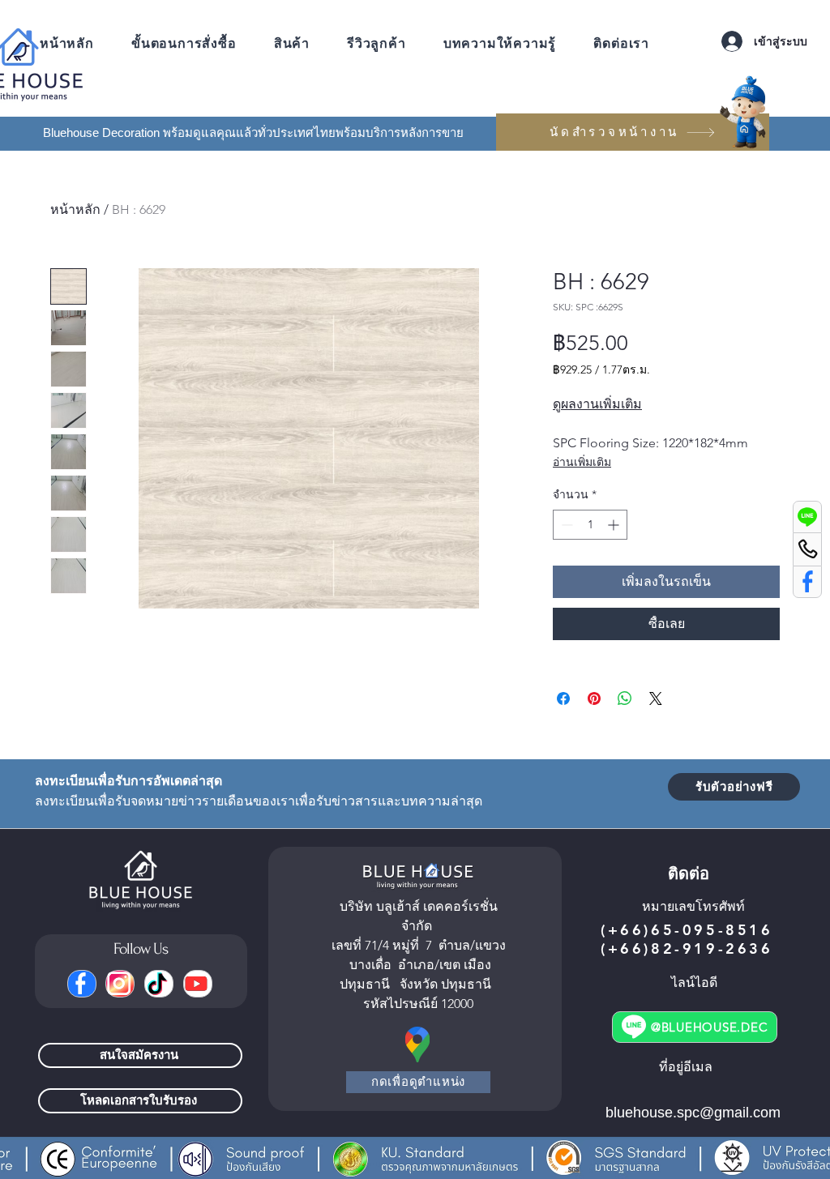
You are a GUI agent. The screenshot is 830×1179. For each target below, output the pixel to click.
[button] (500, 43)
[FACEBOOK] (81, 983)
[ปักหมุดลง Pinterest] (594, 698)
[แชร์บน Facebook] (563, 698)
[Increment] (615, 524)
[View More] (807, 517)
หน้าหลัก (75, 209)
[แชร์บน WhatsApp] (625, 698)
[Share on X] (655, 698)
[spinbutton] (590, 524)
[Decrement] (565, 524)
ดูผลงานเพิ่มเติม (597, 404)
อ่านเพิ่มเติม (582, 462)
